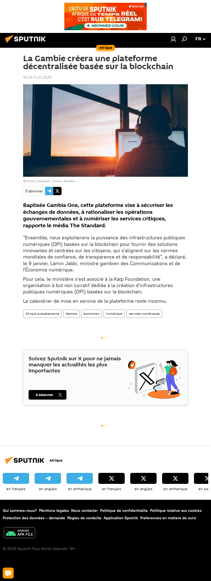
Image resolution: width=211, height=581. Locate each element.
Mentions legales (54, 510)
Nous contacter (84, 510)
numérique (114, 313)
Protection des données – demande (34, 517)
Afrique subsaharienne (42, 313)
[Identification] (173, 38)
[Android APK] (19, 533)
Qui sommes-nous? (20, 510)
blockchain (91, 313)
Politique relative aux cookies (176, 510)
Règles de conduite (84, 517)
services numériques (144, 313)
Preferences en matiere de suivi (168, 517)
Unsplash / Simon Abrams (55, 181)
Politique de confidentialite (124, 510)
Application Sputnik (121, 517)
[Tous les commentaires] (8, 573)
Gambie (71, 313)
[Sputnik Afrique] (27, 43)
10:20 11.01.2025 (37, 77)
